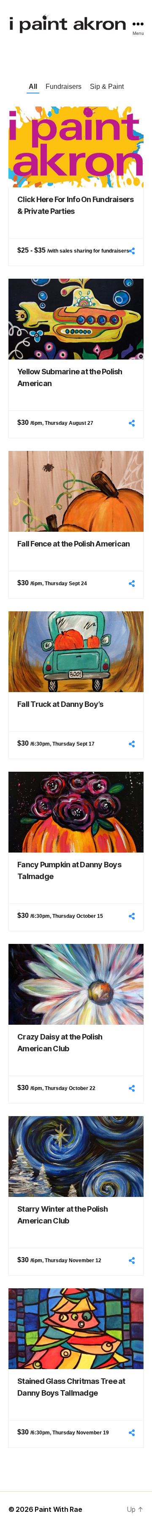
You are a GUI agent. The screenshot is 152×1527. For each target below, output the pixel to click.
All (33, 86)
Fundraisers (63, 86)
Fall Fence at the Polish (73, 543)
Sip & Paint (107, 86)
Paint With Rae (58, 1509)
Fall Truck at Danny (60, 704)
